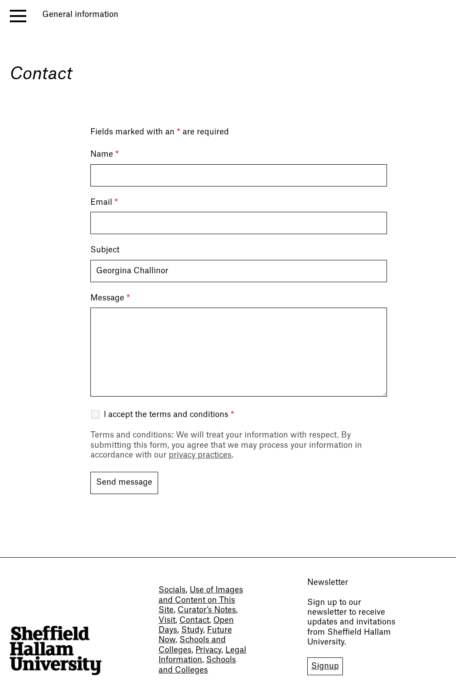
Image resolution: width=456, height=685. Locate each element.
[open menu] (18, 16)
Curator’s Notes (207, 610)
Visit (167, 620)
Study (192, 630)
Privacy (208, 650)
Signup (325, 666)
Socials (172, 590)
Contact (194, 620)
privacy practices (200, 455)
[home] (56, 650)
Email (104, 202)
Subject (104, 250)
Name (104, 154)
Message (110, 298)
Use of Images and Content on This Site (201, 600)
